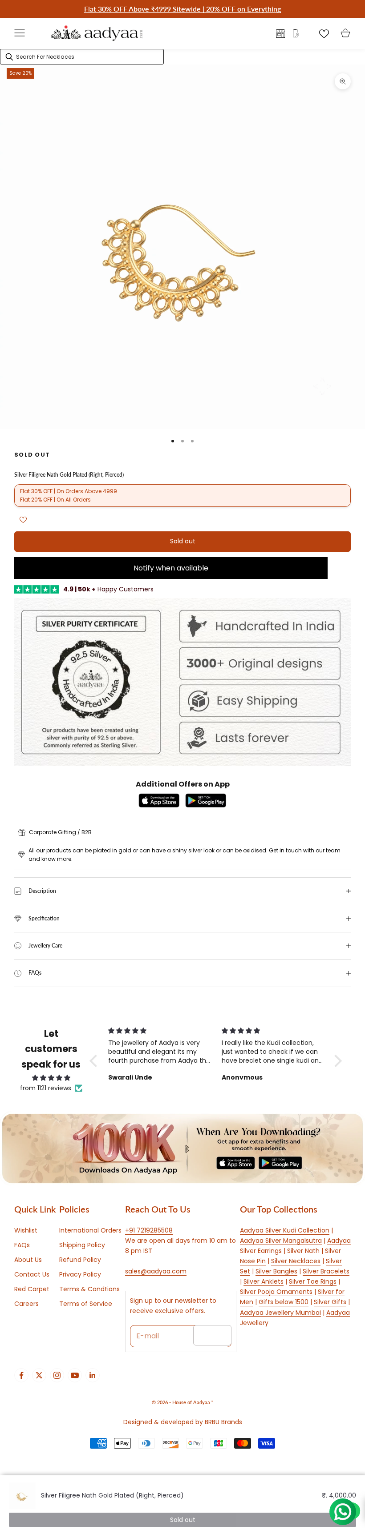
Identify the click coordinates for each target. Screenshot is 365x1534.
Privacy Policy (80, 1274)
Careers (26, 1303)
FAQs (22, 1245)
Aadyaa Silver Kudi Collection (284, 1230)
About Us (28, 1259)
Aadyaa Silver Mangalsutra (281, 1240)
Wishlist (25, 1230)
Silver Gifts (330, 1301)
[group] (182, 1148)
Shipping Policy (82, 1245)
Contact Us (31, 1274)
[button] (95, 1061)
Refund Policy (80, 1259)
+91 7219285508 (149, 1230)
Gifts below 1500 (283, 1301)
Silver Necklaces (295, 1261)
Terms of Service (85, 1303)
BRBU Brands (223, 1422)
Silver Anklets (263, 1281)
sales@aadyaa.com (156, 1271)
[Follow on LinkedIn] (92, 1375)
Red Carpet (31, 1289)
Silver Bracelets (326, 1271)
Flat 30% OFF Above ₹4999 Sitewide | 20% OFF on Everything (182, 8)
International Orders (90, 1230)
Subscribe (212, 1335)
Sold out (182, 541)
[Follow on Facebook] (21, 1375)
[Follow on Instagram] (57, 1375)
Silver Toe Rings (313, 1281)
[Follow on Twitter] (39, 1375)
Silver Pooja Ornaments (276, 1291)
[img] (51, 1077)
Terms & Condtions (89, 1289)
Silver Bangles (276, 1271)
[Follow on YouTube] (74, 1375)
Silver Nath (303, 1250)
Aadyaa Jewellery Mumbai (280, 1312)
